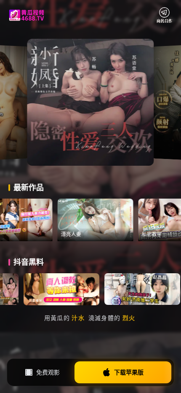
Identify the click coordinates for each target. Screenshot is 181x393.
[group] (112, 220)
